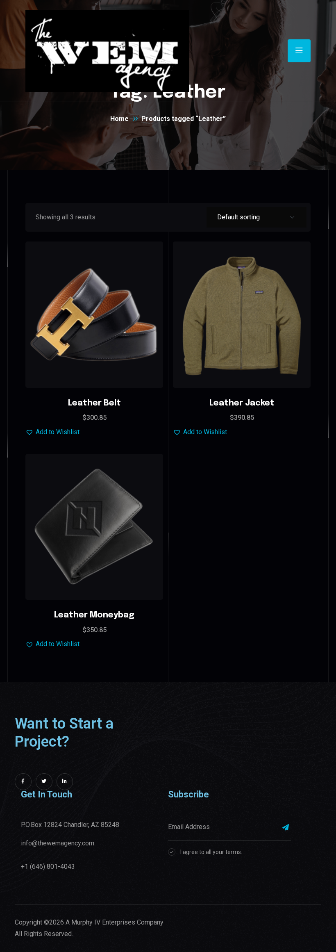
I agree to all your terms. (211, 852)
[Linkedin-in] (65, 781)
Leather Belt (94, 403)
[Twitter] (44, 781)
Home (119, 119)
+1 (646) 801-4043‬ (48, 866)
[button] (115, 291)
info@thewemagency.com (57, 843)
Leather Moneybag (94, 615)
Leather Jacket (242, 403)
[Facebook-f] (23, 781)
